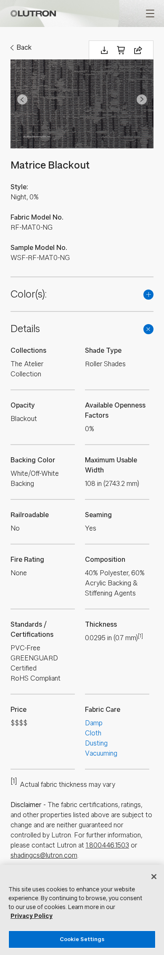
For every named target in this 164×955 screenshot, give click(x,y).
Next (142, 99)
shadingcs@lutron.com (44, 855)
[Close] (154, 876)
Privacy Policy (32, 916)
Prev (22, 99)
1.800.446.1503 (107, 845)
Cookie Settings (82, 939)
